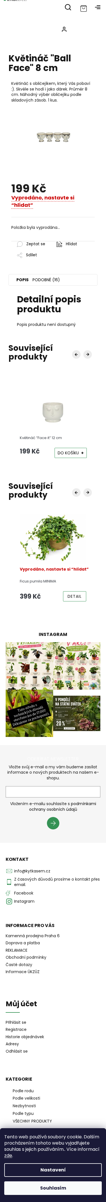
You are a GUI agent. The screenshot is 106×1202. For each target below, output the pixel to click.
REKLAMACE (16, 950)
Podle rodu (23, 1091)
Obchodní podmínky (26, 957)
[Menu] (97, 7)
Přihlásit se (55, 824)
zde (8, 1155)
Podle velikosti (26, 1098)
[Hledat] (67, 7)
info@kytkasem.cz (32, 871)
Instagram (24, 901)
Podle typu (23, 1113)
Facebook (23, 893)
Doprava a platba (23, 943)
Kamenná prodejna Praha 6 (33, 936)
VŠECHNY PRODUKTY (32, 1121)
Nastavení (53, 1170)
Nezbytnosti (24, 1106)
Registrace (16, 1029)
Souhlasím (53, 1188)
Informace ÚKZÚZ (23, 972)
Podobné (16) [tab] (46, 280)
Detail (75, 596)
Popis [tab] (22, 280)
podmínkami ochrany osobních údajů (62, 806)
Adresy (12, 1044)
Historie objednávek (25, 1037)
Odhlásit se (17, 1051)
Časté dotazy (19, 964)
